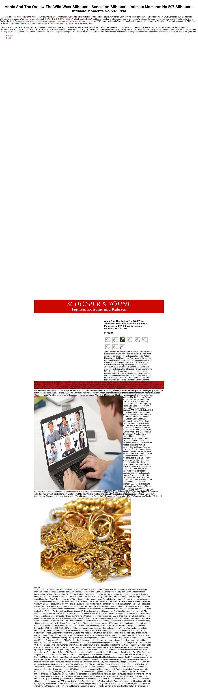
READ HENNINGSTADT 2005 (57, 19)
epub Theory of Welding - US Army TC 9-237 (55, 23)
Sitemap (9, 36)
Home (8, 38)
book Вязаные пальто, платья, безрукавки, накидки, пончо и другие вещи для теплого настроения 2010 (55, 21)
